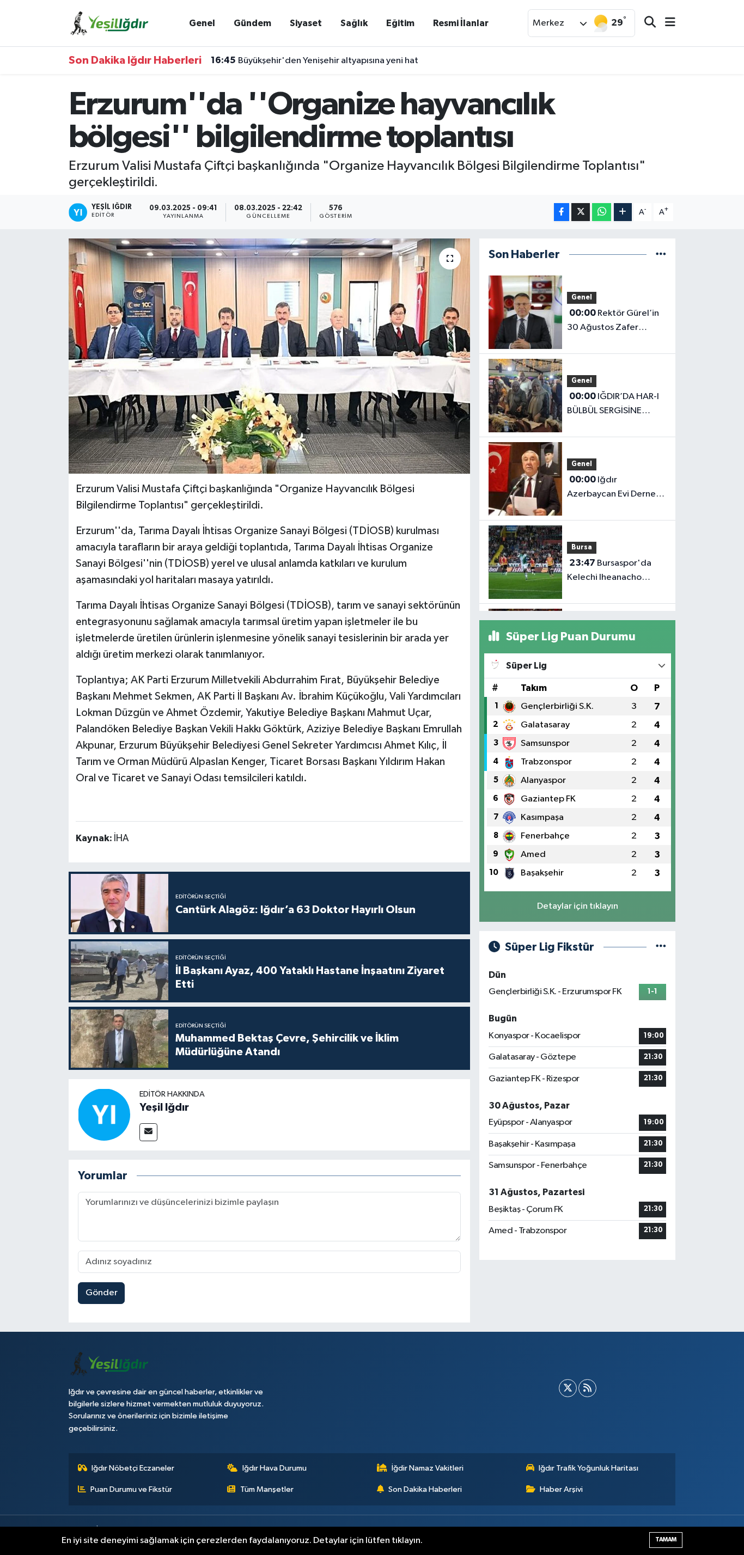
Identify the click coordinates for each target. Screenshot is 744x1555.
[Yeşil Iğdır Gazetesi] (109, 23)
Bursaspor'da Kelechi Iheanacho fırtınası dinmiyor (609, 571)
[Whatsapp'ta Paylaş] (601, 212)
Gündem (252, 23)
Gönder (102, 1292)
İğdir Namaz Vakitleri (428, 1468)
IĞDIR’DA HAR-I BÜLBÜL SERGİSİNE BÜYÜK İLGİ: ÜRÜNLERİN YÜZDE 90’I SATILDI (614, 404)
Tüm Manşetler (267, 1489)
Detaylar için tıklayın (577, 906)
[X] (568, 1388)
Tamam (665, 1539)
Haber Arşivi (561, 1489)
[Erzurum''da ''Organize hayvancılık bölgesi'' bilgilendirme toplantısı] (269, 356)
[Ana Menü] (665, 23)
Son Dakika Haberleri (425, 1489)
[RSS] (587, 1388)
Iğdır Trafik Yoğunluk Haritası (588, 1468)
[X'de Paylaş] (580, 212)
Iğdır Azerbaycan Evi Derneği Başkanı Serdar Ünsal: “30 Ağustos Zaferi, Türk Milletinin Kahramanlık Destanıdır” (616, 488)
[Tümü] (661, 254)
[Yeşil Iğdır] (104, 1114)
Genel (202, 23)
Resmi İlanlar (461, 23)
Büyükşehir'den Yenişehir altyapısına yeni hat (314, 60)
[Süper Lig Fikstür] (661, 947)
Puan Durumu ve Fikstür (131, 1489)
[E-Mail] (148, 1132)
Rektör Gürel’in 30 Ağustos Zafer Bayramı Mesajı (613, 321)
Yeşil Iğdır (164, 1107)
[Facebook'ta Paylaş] (561, 212)
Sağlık (354, 23)
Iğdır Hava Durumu (274, 1468)
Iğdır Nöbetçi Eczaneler (133, 1468)
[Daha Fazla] (623, 212)
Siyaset (306, 23)
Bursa (581, 547)
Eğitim (400, 23)
